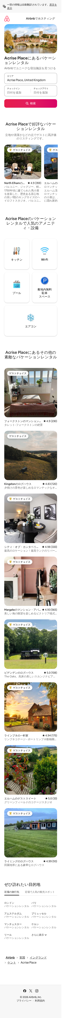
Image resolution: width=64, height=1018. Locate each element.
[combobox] (30, 80)
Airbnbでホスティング (40, 18)
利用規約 (40, 1000)
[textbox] (17, 92)
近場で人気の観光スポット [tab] (40, 891)
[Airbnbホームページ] (7, 18)
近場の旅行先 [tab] (11, 891)
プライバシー (24, 1000)
